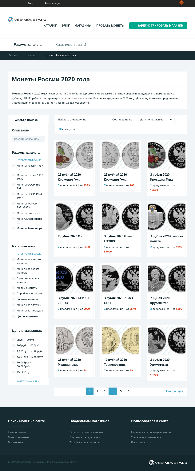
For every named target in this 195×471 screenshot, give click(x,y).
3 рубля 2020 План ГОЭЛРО (118, 238)
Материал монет (18, 437)
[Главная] (14, 3)
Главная (13, 55)
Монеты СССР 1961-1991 (30, 186)
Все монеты (15, 442)
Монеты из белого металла (28, 270)
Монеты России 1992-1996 (30, 177)
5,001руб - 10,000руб (30, 356)
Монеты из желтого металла (29, 261)
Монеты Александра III (29, 220)
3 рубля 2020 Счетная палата (166, 238)
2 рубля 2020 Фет (71, 236)
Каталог (50, 25)
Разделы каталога (28, 44)
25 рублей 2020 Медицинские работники (69, 362)
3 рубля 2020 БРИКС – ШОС (73, 300)
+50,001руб (24, 371)
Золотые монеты (27, 299)
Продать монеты (110, 25)
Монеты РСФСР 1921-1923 (27, 205)
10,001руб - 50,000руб (24, 364)
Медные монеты (27, 287)
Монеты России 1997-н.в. (30, 167)
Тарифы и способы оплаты (86, 442)
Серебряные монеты (30, 293)
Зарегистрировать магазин (86, 432)
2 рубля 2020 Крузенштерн (160, 300)
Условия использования (146, 437)
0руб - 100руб (25, 339)
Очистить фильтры (28, 381)
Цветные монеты (27, 316)
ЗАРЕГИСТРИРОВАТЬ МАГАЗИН (160, 25)
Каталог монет (17, 432)
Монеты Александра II (29, 230)
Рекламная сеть (141, 442)
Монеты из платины (29, 304)
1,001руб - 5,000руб (29, 351)
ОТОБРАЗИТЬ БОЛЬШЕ (30, 160)
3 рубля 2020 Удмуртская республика (159, 362)
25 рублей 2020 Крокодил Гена (115, 177)
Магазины (83, 25)
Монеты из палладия (30, 310)
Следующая (174, 391)
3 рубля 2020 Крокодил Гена (161, 177)
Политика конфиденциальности (151, 432)
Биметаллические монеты (28, 280)
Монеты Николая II (29, 213)
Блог (66, 25)
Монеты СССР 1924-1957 (30, 196)
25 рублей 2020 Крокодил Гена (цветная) (69, 177)
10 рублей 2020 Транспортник (115, 362)
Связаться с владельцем (85, 437)
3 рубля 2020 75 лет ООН (118, 300)
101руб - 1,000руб (28, 345)
